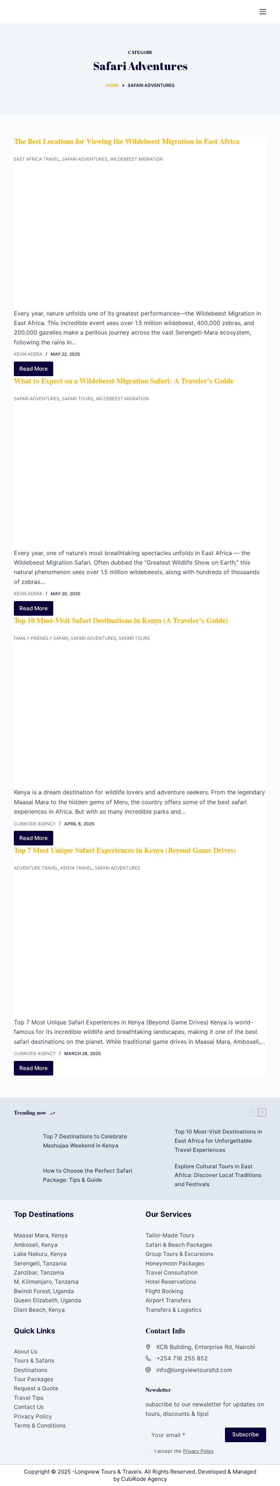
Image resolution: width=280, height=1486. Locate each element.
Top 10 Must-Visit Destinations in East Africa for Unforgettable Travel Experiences (218, 1140)
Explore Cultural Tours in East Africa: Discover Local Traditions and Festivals (218, 1175)
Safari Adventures (85, 159)
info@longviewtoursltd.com (194, 1370)
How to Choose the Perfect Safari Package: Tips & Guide (87, 1175)
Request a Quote (36, 1388)
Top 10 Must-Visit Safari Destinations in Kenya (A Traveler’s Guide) (121, 620)
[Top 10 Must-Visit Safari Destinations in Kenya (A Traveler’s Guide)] (140, 717)
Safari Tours (77, 398)
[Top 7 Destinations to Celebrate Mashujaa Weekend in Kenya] (25, 1141)
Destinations (30, 1370)
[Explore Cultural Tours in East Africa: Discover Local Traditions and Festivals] (156, 1176)
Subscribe (245, 1434)
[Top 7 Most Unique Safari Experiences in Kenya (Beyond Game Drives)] (140, 946)
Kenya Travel (76, 868)
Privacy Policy (33, 1416)
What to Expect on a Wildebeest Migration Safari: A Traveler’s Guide (124, 380)
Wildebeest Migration (136, 159)
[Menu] (263, 11)
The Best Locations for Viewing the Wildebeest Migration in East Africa (127, 141)
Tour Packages (33, 1379)
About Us (26, 1351)
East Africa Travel (36, 159)
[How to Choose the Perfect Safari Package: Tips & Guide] (25, 1176)
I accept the (184, 1451)
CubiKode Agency (144, 1478)
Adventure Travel (36, 868)
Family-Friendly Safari (41, 638)
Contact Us (29, 1406)
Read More (36, 370)
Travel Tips (28, 1397)
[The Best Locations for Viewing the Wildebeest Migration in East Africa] (140, 238)
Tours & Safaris (34, 1360)
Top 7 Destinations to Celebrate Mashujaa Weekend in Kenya (85, 1141)
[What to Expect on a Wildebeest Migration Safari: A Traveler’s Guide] (140, 477)
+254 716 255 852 (182, 1358)
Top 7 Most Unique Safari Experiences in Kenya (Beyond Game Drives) (125, 850)
